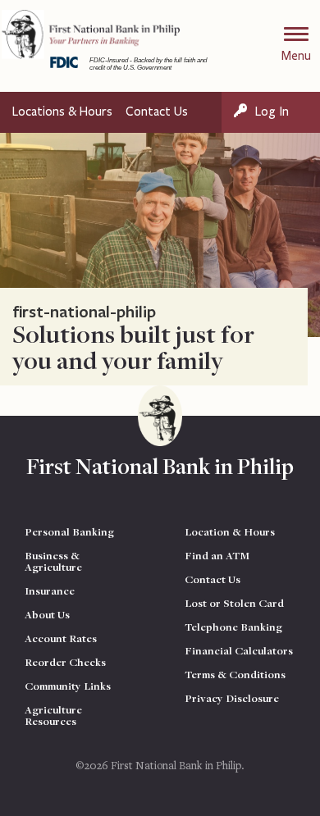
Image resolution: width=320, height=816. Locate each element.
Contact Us (157, 111)
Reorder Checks (65, 662)
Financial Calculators (239, 650)
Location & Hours (230, 531)
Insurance (50, 590)
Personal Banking (69, 531)
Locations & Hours (62, 111)
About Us (47, 614)
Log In (272, 111)
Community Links (68, 685)
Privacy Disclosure (232, 698)
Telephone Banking (233, 626)
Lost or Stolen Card (234, 603)
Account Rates (61, 638)
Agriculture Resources (53, 715)
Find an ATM (217, 555)
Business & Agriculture (53, 560)
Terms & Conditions (235, 674)
